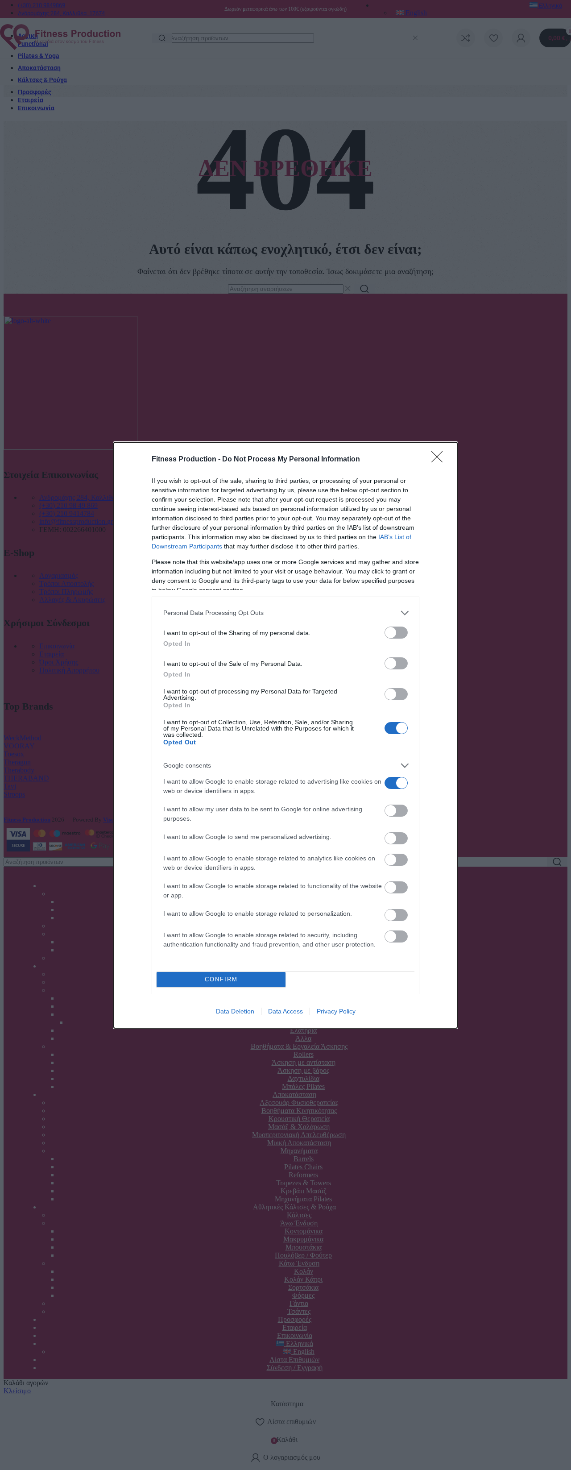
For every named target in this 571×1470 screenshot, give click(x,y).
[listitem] (285, 613)
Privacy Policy (336, 1011)
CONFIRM (221, 979)
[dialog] (285, 735)
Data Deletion (235, 1011)
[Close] (439, 459)
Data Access (285, 1011)
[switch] (396, 633)
